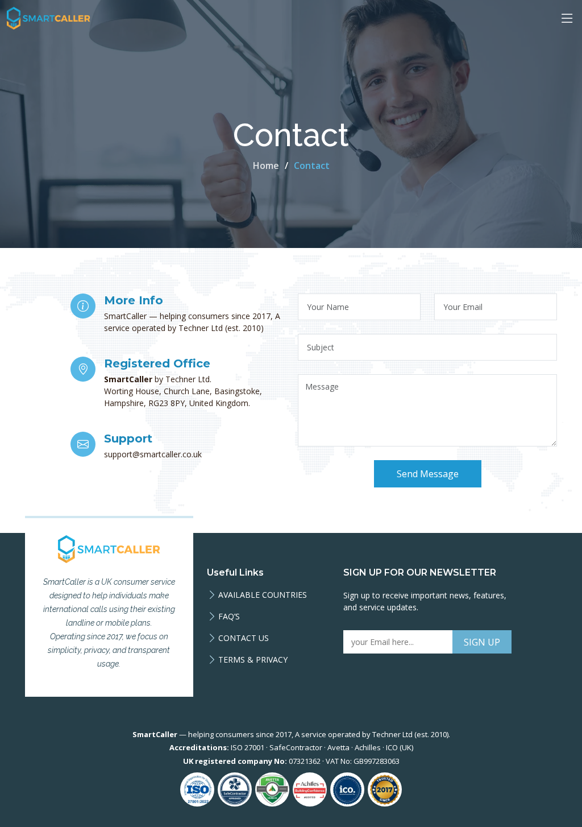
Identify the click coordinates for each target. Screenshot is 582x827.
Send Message (428, 474)
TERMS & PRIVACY (253, 660)
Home (266, 165)
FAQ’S (229, 617)
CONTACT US (243, 638)
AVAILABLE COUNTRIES (262, 595)
